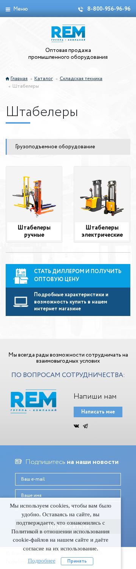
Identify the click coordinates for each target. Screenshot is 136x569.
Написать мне (98, 412)
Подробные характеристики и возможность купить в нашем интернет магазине (71, 301)
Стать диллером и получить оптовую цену (77, 275)
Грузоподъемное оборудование (55, 147)
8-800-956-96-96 (108, 9)
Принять (77, 561)
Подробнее (42, 561)
